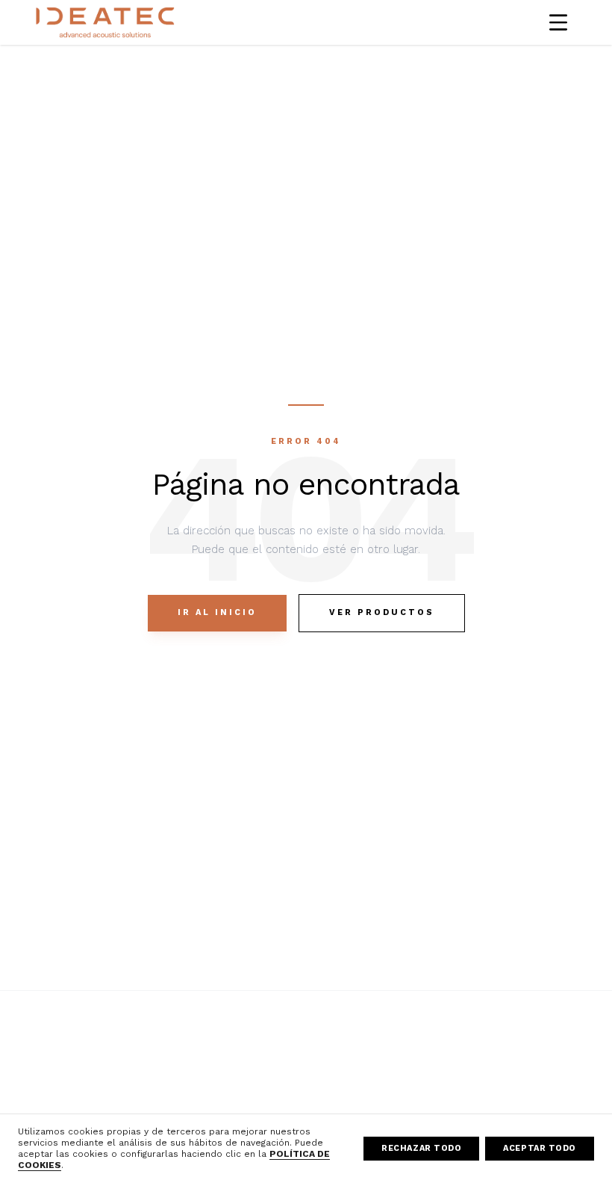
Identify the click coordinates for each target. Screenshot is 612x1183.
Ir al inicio (217, 612)
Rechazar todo (421, 1148)
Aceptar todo (539, 1148)
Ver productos (381, 612)
